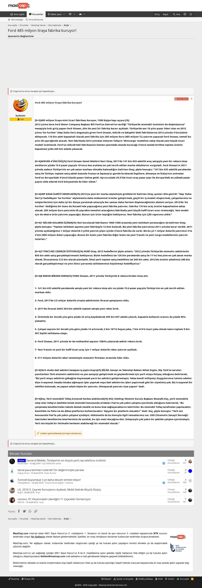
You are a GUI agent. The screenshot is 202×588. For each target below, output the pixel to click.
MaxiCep (15, 578)
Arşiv (38, 492)
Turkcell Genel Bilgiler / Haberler (59, 483)
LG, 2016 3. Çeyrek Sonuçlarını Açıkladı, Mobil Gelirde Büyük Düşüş (59, 489)
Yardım (171, 578)
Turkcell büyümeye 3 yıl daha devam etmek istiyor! (49, 480)
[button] (64, 14)
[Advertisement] (101, 62)
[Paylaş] (191, 99)
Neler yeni (56, 14)
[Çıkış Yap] (191, 14)
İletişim (107, 578)
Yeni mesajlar (17, 19)
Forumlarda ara (36, 19)
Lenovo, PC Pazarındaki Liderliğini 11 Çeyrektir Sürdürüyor (54, 499)
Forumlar (37, 14)
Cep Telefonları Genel (51, 463)
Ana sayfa (19, 14)
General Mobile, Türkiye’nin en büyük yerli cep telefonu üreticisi (66, 460)
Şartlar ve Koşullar (125, 578)
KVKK (160, 578)
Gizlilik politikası (145, 578)
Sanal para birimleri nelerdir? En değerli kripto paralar (51, 470)
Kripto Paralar (50, 473)
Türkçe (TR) (29, 578)
